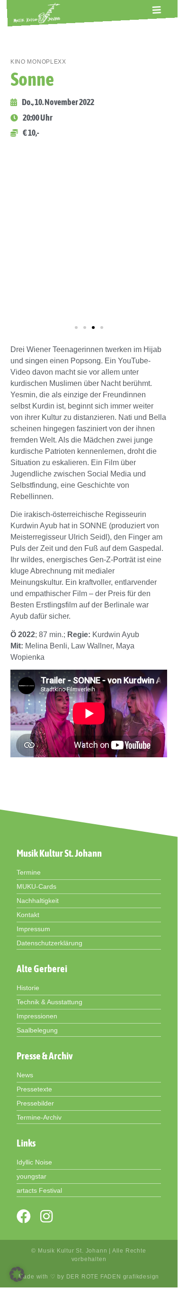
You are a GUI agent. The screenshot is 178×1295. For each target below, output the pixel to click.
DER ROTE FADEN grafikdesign (113, 1276)
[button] (157, 10)
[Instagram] (46, 1216)
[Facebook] (24, 1216)
